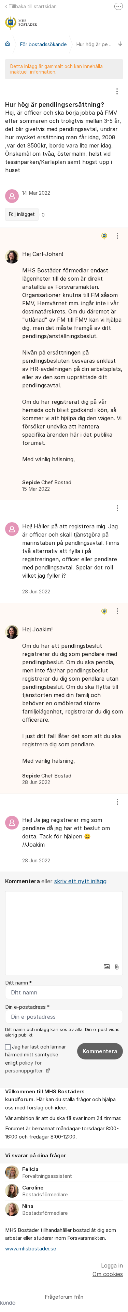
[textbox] (64, 925)
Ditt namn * (18, 983)
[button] (106, 967)
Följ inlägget (22, 214)
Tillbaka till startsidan (33, 6)
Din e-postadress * (27, 1007)
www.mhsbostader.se (30, 1249)
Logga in (112, 1265)
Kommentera (100, 1051)
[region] (64, 153)
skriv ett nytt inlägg (80, 881)
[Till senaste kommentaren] (120, 44)
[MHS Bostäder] (7, 43)
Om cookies (108, 1274)
